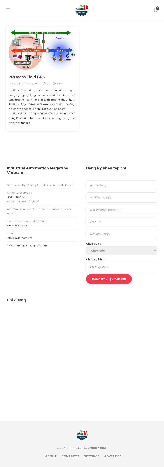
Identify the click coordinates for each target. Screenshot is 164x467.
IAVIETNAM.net (16, 197)
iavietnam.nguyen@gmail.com (27, 245)
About (51, 456)
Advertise (112, 456)
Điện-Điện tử (22, 62)
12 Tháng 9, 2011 (30, 83)
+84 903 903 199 (17, 225)
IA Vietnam (15, 83)
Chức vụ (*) (93, 243)
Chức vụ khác (95, 259)
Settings (91, 456)
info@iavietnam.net (19, 237)
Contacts (70, 456)
